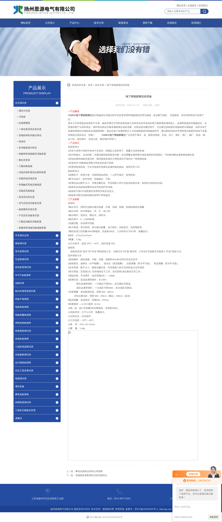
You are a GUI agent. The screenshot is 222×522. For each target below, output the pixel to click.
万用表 (22, 116)
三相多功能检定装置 (25, 410)
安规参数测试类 (23, 354)
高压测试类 (20, 103)
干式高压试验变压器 (29, 215)
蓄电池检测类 (22, 394)
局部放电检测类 (23, 323)
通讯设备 (19, 386)
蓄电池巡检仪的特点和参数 (89, 471)
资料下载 (147, 23)
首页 (90, 85)
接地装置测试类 (23, 267)
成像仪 (18, 418)
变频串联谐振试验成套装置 (32, 227)
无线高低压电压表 (28, 178)
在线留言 (192, 5)
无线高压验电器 (27, 190)
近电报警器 (24, 123)
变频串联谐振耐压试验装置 (32, 153)
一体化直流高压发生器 (30, 129)
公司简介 (50, 23)
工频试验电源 (25, 166)
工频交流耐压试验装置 (30, 221)
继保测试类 (20, 243)
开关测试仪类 (22, 235)
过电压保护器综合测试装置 (32, 172)
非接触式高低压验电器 (30, 184)
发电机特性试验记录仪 (30, 135)
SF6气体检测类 (23, 275)
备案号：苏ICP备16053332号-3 (142, 509)
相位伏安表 (24, 160)
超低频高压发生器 (28, 209)
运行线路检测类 (23, 362)
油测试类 (19, 283)
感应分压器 (24, 110)
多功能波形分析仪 (28, 147)
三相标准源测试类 (24, 346)
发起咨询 (214, 517)
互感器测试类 (22, 259)
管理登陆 (119, 509)
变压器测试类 (22, 251)
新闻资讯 (123, 23)
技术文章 (99, 23)
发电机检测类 (22, 338)
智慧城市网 (108, 509)
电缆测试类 (20, 378)
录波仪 (22, 141)
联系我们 (203, 5)
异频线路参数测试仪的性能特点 (91, 475)
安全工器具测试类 (24, 370)
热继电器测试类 (23, 402)
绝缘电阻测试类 (23, 330)
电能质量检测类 (23, 315)
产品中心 (74, 23)
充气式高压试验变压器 (30, 203)
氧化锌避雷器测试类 (25, 291)
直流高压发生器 (27, 197)
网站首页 (181, 5)
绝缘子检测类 (22, 299)
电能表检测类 (22, 307)
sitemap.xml (165, 509)
